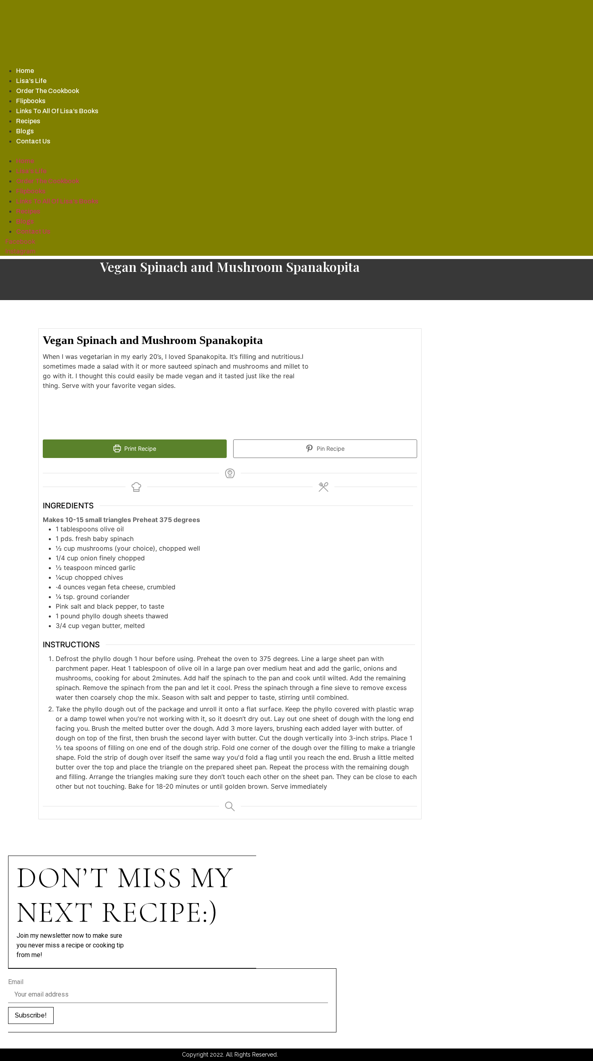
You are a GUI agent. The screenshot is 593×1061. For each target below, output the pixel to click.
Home (25, 70)
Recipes (28, 121)
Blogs (25, 131)
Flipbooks (31, 100)
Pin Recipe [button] (330, 448)
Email (15, 982)
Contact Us (33, 141)
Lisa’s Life (31, 80)
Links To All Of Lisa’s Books (57, 111)
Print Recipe (139, 448)
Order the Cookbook (47, 90)
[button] (225, 151)
